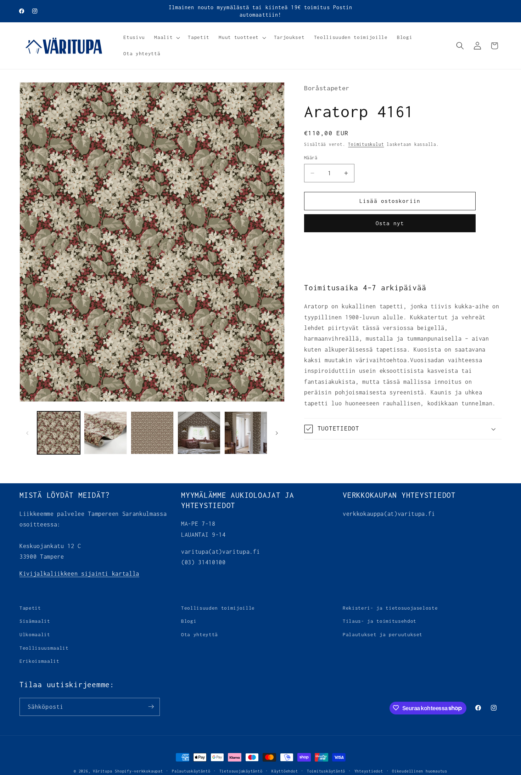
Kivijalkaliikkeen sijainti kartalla (79, 573)
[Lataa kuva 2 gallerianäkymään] (105, 432)
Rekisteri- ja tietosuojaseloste (390, 608)
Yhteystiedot (368, 771)
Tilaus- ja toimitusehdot (379, 621)
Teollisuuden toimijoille (218, 608)
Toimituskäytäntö (326, 771)
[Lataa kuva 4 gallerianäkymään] (199, 432)
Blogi (188, 621)
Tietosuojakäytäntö (241, 771)
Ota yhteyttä (199, 634)
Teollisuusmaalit (44, 648)
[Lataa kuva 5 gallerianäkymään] (245, 432)
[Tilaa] (150, 706)
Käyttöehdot (284, 771)
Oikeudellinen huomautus (419, 771)
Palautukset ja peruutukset (382, 634)
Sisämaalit (34, 621)
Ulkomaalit (34, 634)
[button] (166, 37)
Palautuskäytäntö (191, 771)
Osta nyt (390, 223)
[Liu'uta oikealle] (277, 433)
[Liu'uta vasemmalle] (27, 433)
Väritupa (102, 771)
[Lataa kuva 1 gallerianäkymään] (58, 432)
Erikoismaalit (39, 661)
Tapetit (30, 608)
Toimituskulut (366, 144)
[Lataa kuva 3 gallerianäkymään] (152, 432)
